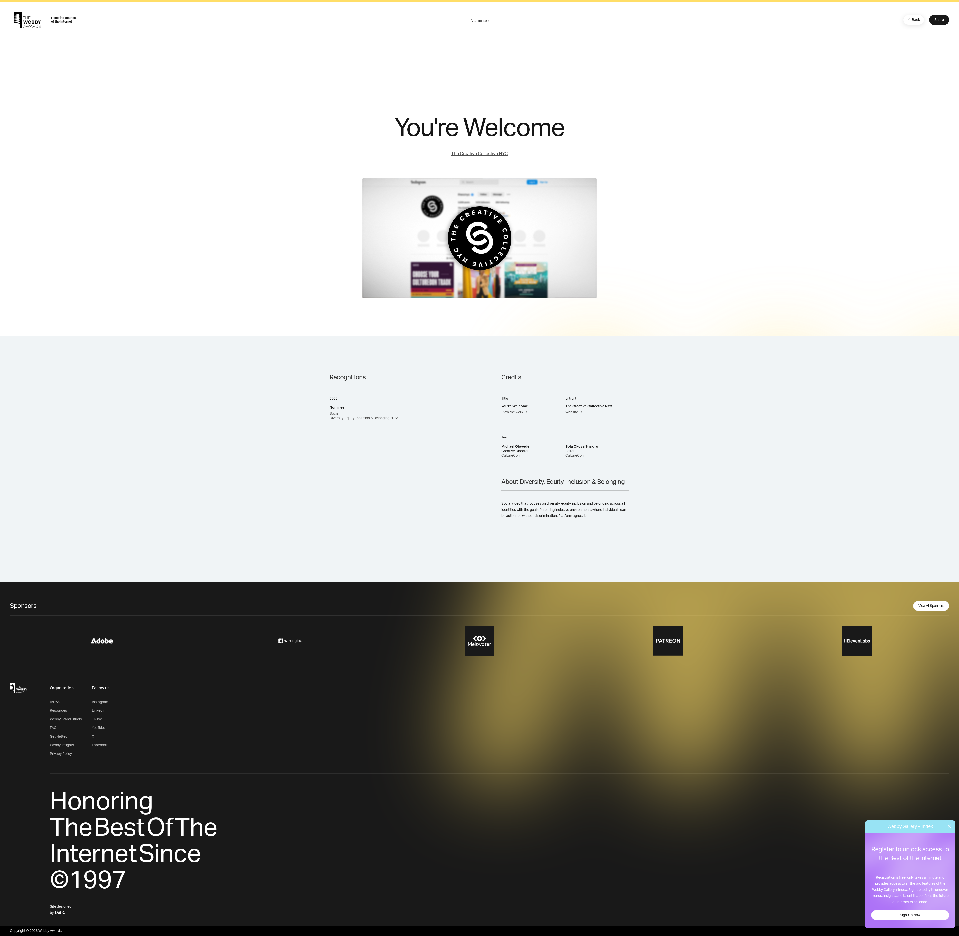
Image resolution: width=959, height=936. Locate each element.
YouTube (98, 728)
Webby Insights (62, 745)
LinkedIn (98, 710)
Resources (58, 710)
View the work (512, 412)
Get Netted (58, 736)
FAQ (53, 728)
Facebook (100, 745)
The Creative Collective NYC (479, 154)
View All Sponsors (931, 606)
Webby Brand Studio (66, 719)
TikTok (97, 719)
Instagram (100, 702)
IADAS (55, 702)
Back (916, 20)
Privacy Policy (61, 754)
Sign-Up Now (910, 915)
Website (571, 412)
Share (939, 20)
